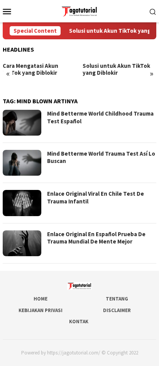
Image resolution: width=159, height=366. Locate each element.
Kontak (78, 321)
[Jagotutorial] (79, 10)
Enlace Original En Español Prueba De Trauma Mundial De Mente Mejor (96, 237)
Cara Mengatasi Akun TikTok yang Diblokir (30, 69)
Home (40, 298)
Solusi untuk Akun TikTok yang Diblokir (116, 69)
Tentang (117, 298)
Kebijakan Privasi (41, 310)
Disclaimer (117, 310)
